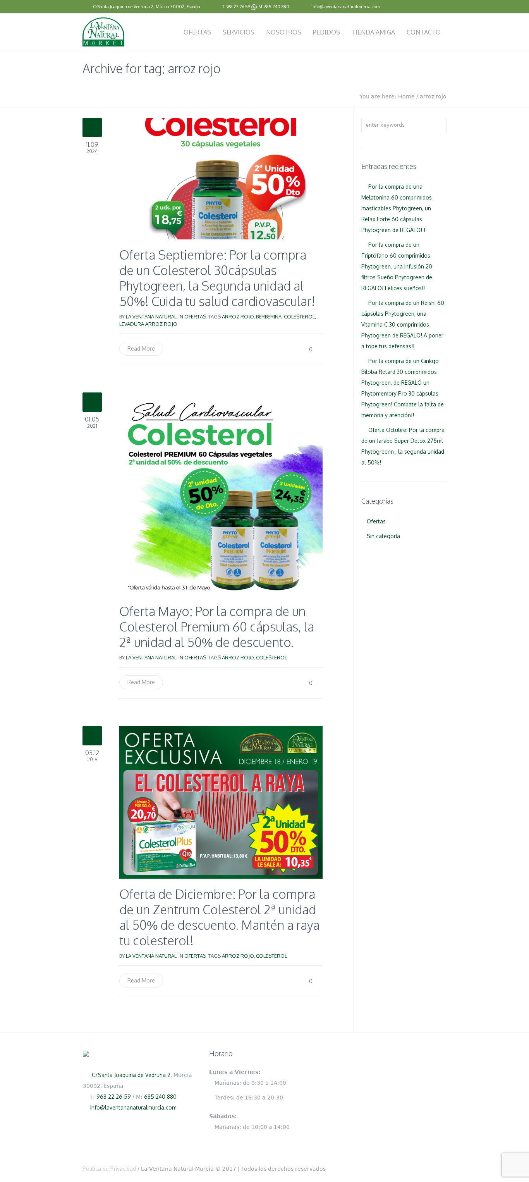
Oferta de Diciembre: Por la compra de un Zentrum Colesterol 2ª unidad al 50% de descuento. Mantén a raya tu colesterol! (219, 917)
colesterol (299, 316)
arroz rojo (238, 316)
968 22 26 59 (238, 6)
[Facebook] (443, 7)
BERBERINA (269, 316)
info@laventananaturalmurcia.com (345, 6)
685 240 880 (276, 6)
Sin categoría (383, 536)
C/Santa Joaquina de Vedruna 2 (123, 6)
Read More (141, 348)
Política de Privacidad (109, 1168)
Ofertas (195, 316)
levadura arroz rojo (148, 324)
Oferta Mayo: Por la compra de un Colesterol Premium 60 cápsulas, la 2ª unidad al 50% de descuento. (216, 626)
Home (406, 96)
